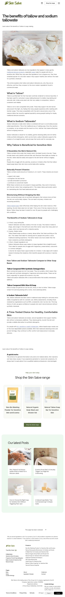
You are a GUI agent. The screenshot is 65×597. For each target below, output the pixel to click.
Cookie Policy (57, 589)
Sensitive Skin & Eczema (12, 556)
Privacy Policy (23, 593)
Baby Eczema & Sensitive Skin (13, 560)
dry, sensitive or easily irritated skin (27, 326)
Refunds (32, 593)
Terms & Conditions (11, 593)
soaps (33, 72)
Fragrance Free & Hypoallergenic (14, 558)
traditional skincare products (15, 72)
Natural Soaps (9, 561)
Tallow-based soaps (13, 206)
